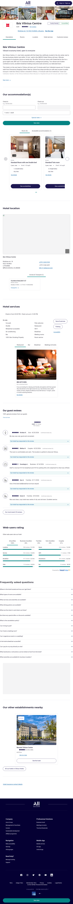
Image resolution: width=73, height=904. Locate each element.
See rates (36, 900)
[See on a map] (36, 234)
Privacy (42, 883)
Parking (58, 326)
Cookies (49, 883)
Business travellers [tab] (26, 542)
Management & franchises (13, 825)
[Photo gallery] (36, 13)
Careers (8, 828)
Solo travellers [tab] (50, 542)
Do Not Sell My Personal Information (37, 884)
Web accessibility (10, 843)
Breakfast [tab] (37, 345)
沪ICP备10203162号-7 (42, 889)
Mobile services (40, 843)
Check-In (7, 102)
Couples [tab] (61, 542)
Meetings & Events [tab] (50, 345)
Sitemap (8, 846)
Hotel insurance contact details (12, 784)
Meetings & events (41, 825)
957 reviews (33, 26)
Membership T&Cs (31, 883)
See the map (49, 31)
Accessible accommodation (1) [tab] (41, 131)
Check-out (42, 102)
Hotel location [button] (11, 208)
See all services (60, 321)
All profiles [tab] (12, 542)
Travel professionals (42, 828)
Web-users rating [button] (13, 527)
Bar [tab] (29, 345)
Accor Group (9, 822)
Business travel (40, 822)
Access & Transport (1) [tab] (36, 275)
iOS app (38, 846)
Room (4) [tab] (25, 131)
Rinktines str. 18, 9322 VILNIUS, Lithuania (31, 31)
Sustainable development (13, 831)
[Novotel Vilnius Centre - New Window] (36, 730)
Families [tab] (38, 542)
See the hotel (36, 761)
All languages (9, 849)
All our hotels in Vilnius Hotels (14, 769)
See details (20, 395)
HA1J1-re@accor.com (46, 268)
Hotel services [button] (11, 306)
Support (8, 862)
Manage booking (10, 859)
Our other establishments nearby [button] (23, 707)
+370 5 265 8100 (44, 262)
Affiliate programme (11, 833)
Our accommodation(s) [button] (17, 94)
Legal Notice (58, 883)
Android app (39, 849)
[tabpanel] (36, 164)
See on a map (23, 755)
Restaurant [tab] (20, 345)
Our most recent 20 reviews (13, 512)
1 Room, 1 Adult (9, 113)
